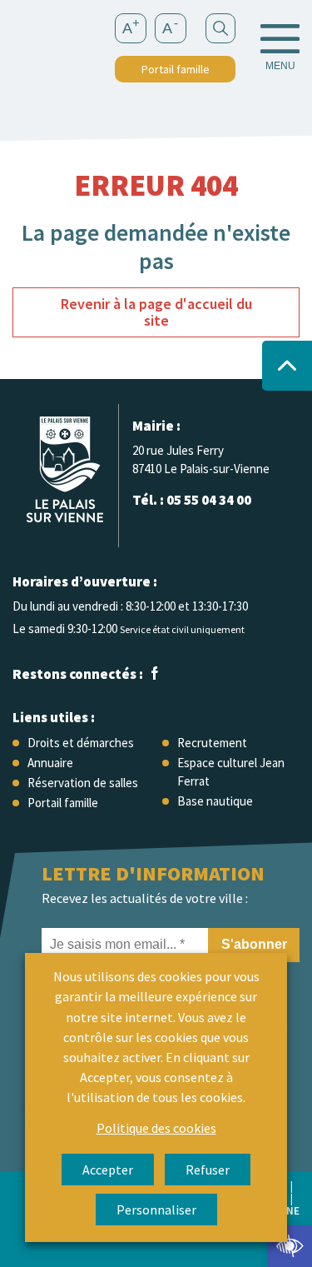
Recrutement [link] (212, 743)
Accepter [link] (107, 1169)
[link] (290, 1246)
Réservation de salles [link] (82, 783)
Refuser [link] (208, 1169)
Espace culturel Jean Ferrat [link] (231, 772)
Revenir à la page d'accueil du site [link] (156, 312)
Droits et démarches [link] (80, 743)
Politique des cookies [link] (156, 1128)
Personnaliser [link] (156, 1209)
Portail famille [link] (175, 69)
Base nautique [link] (215, 801)
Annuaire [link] (50, 763)
